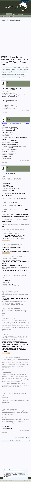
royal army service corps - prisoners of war (11, 76)
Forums (8, 14)
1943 (19, 67)
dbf (7, 82)
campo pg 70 (19, 69)
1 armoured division (8, 67)
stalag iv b (23, 76)
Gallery (14, 14)
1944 (23, 67)
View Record (5, 173)
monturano (25, 71)
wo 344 (13, 77)
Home (3, 14)
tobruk (9, 77)
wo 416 (18, 77)
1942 (15, 67)
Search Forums (4, 16)
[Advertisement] (15, 39)
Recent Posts (12, 16)
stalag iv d (4, 77)
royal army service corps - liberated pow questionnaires (13, 74)
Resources (20, 14)
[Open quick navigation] (29, 20)
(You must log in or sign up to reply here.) (22, 437)
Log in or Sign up (25, 1)
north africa (4, 72)
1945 (27, 67)
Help (29, 478)
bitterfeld (13, 69)
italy (3, 71)
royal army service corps (22, 72)
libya (20, 71)
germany (26, 69)
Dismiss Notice (26, 469)
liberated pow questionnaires (11, 71)
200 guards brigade (6, 69)
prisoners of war (12, 72)
